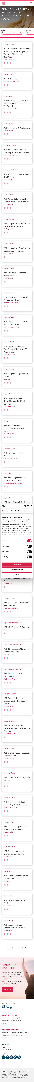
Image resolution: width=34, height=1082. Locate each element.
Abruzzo (6, 268)
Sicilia (5, 96)
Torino (13, 44)
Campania (7, 449)
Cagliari (13, 145)
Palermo (11, 96)
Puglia (6, 473)
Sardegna (7, 145)
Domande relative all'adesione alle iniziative (15, 1032)
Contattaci (5, 1023)
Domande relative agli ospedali (11, 1018)
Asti (12, 421)
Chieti (12, 268)
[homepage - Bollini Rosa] (4, 4)
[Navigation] (31, 2)
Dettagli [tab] (13, 511)
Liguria (6, 219)
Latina (10, 871)
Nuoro (13, 920)
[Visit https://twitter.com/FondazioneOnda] (19, 1057)
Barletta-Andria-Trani (15, 623)
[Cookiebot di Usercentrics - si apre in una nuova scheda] (24, 506)
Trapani (11, 123)
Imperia (11, 219)
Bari (10, 473)
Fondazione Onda (6, 1047)
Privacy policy (5, 1077)
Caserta (13, 721)
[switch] (29, 546)
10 (22, 947)
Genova (11, 369)
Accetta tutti (17, 564)
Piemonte (7, 44)
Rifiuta (17, 574)
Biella (12, 598)
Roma (10, 74)
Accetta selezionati (17, 569)
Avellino (13, 449)
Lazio (5, 74)
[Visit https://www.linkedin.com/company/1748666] (3, 1057)
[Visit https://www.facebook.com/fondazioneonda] (7, 1057)
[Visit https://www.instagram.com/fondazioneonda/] (11, 1057)
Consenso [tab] (5, 511)
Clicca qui (7, 989)
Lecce (11, 896)
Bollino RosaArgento (7, 1049)
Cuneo (13, 798)
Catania (11, 194)
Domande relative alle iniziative (11, 1021)
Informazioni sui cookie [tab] (25, 511)
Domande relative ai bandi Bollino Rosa (14, 1035)
